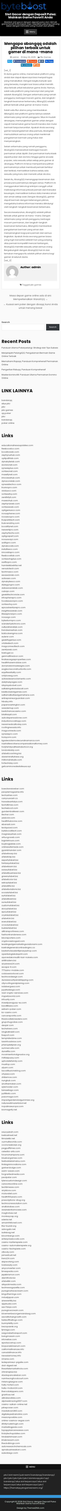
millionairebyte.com (12, 759)
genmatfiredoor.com (12, 656)
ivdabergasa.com (11, 986)
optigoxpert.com (10, 536)
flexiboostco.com (10, 448)
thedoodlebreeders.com (14, 1018)
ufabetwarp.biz (9, 853)
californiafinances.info (13, 1349)
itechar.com (8, 814)
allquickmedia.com (11, 1284)
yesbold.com (8, 817)
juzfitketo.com (9, 1093)
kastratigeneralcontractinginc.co (18, 947)
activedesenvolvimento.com (16, 678)
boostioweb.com (10, 451)
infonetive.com (9, 1339)
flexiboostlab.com (11, 555)
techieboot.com (10, 808)
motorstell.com (9, 1193)
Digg (50, 61)
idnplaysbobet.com (12, 685)
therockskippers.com (12, 1391)
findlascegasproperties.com (16, 659)
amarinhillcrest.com (12, 1222)
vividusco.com (9, 490)
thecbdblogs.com (11, 1443)
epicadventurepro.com (13, 607)
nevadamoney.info (11, 1355)
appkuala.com (9, 1303)
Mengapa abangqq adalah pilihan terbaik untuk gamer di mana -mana (30, 47)
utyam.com (7, 1067)
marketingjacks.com (12, 1427)
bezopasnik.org (10, 1326)
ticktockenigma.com (12, 633)
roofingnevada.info (11, 727)
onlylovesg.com (10, 675)
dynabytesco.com (11, 581)
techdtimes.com (10, 804)
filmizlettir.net (8, 1138)
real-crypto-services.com (15, 992)
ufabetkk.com (9, 1281)
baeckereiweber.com (13, 788)
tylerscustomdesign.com (14, 1180)
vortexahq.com (9, 493)
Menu (32, 31)
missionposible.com (12, 1417)
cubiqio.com (8, 591)
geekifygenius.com (11, 639)
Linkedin (28, 65)
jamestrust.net (9, 1255)
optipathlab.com (10, 458)
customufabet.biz (10, 905)
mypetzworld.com (11, 996)
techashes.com (10, 795)
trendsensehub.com (12, 630)
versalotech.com (10, 568)
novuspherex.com (11, 513)
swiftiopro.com (9, 562)
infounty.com (8, 999)
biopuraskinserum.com (13, 1345)
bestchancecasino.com (14, 711)
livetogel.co (7, 652)
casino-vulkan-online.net (14, 1404)
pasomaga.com (10, 1096)
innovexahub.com (11, 477)
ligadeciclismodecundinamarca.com (21, 740)
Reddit (33, 61)
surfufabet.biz (8, 895)
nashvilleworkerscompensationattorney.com (25, 743)
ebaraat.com (8, 824)
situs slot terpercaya (26, 1481)
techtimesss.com (10, 1187)
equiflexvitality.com (11, 672)
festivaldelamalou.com (13, 1161)
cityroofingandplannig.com (15, 983)
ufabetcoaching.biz (11, 753)
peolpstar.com (9, 1177)
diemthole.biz (8, 1277)
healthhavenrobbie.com (14, 662)
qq (46, 1478)
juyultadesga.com (11, 989)
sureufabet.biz (9, 902)
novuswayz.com (10, 539)
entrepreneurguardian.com (16, 698)
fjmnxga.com (8, 1329)
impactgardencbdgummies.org (18, 1099)
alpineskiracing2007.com (14, 1401)
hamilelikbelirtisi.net (12, 565)
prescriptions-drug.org (13, 1200)
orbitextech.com (10, 643)
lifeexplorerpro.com (12, 613)
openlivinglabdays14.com (15, 954)
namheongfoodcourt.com (15, 1378)
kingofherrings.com (11, 1294)
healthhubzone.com (12, 821)
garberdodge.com (11, 1167)
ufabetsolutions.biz (11, 889)
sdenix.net (7, 1219)
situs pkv (6, 403)
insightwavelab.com (12, 610)
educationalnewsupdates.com (17, 445)
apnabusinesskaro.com (14, 1449)
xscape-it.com (9, 966)
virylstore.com (9, 1190)
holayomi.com (9, 737)
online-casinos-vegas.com (16, 1420)
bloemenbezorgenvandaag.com (19, 1313)
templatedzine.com (12, 1038)
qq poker (6, 413)
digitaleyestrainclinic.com (15, 1414)
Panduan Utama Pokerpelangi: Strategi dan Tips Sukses (30, 347)
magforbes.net (9, 1213)
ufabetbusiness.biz (11, 872)
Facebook (20, 61)
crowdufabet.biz (10, 924)
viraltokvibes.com (11, 1206)
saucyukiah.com (10, 1131)
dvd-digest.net (9, 1365)
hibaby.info (7, 701)
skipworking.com (10, 1261)
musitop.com (8, 1064)
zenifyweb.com (9, 649)
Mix (37, 65)
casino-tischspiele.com (14, 1248)
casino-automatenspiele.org (16, 1245)
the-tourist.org (9, 1225)
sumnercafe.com (10, 1048)
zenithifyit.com (9, 497)
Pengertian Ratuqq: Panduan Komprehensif (24, 369)
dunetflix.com (8, 1051)
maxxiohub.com (10, 500)
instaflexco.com (10, 549)
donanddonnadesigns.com (16, 665)
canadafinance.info (12, 1352)
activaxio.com (9, 578)
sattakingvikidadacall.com (15, 688)
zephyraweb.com (11, 503)
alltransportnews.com (13, 931)
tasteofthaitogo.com (12, 1319)
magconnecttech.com (13, 646)
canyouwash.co (10, 798)
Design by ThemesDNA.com (30, 1508)
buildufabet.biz (9, 928)
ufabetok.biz (8, 918)
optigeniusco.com (11, 510)
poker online (8, 423)
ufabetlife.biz (8, 885)
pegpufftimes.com (11, 1148)
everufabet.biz (9, 921)
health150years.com (12, 1196)
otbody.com (8, 1251)
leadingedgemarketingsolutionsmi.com (22, 944)
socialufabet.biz (10, 892)
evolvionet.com (9, 464)
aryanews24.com (11, 963)
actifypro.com (9, 542)
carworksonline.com (12, 1183)
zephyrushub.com (11, 455)
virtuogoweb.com (11, 837)
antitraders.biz (9, 960)
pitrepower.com (10, 1407)
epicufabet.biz (9, 911)
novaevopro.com (10, 516)
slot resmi (14, 1474)
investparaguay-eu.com (14, 1002)
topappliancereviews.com (15, 1430)
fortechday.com (10, 763)
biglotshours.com (10, 840)
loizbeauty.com (9, 1264)
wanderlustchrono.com (13, 623)
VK (42, 61)
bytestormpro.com (11, 620)
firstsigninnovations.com (14, 1164)
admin (15, 57)
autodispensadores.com (14, 717)
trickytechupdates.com (13, 1433)
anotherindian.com (11, 1083)
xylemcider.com (10, 1086)
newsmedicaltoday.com (14, 724)
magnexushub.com (11, 834)
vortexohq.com (9, 604)
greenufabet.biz (10, 876)
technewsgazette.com (13, 1287)
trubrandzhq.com (10, 523)
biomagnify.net (9, 1109)
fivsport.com (8, 1035)
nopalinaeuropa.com (12, 1106)
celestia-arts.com (11, 1151)
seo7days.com (9, 1307)
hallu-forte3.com (10, 1384)
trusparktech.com (11, 519)
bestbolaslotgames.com (14, 691)
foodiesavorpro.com (12, 600)
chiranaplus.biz (9, 1371)
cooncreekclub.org (11, 1144)
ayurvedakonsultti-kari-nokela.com (20, 957)
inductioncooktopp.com (14, 720)
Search (6, 322)
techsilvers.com (10, 1028)
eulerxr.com (8, 636)
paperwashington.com (13, 704)
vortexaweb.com (10, 506)
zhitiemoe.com (9, 1077)
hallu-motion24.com (12, 1388)
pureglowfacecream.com (15, 1290)
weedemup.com (10, 708)
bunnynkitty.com (10, 1323)
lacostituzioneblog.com (14, 1070)
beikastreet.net (9, 1135)
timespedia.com (10, 1271)
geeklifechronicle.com (13, 594)
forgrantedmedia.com (13, 1174)
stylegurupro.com (11, 584)
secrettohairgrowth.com (14, 1316)
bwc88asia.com (10, 1005)
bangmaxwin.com (11, 1336)
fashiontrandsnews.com (14, 934)
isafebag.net (8, 1232)
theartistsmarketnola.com (15, 1368)
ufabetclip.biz (8, 856)
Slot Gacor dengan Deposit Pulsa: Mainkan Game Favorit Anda (30, 15)
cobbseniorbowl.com (13, 973)
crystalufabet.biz (10, 915)
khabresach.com (10, 1440)
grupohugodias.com (12, 1022)
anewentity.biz (9, 1300)
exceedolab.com (10, 575)
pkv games (35, 284)
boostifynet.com (10, 526)
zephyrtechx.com (10, 532)
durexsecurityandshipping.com (17, 979)
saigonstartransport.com (14, 1333)
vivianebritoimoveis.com (14, 1209)
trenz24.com (8, 1258)
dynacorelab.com (11, 481)
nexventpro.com (10, 529)
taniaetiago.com (10, 1090)
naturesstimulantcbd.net (14, 1103)
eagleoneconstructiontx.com (16, 669)
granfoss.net (8, 1394)
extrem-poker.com (11, 1009)
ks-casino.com (9, 1012)
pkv (3, 406)
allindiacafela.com (11, 1397)
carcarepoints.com (11, 1015)
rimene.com (8, 1358)
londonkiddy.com (10, 750)
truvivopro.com (9, 487)
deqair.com (8, 1025)
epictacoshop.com (11, 1342)
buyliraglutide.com (11, 843)
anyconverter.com (11, 1268)
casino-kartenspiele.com (15, 1242)
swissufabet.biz (9, 869)
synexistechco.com (11, 484)
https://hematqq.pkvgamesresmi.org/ (23, 1487)
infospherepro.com (11, 597)
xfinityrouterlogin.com (12, 1423)
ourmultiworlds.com (12, 1141)
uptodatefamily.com (12, 1061)
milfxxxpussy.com (10, 1057)
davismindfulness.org (12, 756)
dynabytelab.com (11, 461)
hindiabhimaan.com (12, 1436)
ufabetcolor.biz (9, 879)
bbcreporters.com (11, 937)
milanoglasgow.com (12, 1381)
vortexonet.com (10, 471)
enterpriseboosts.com (13, 1238)
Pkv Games (45, 57)
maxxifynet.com (10, 474)
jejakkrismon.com (11, 1274)
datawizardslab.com (12, 588)
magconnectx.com (11, 730)
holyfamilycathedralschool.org (17, 746)
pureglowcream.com (12, 1310)
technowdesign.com (12, 976)
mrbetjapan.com (10, 1297)
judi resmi (25, 1474)
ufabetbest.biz (9, 898)
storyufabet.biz (9, 908)
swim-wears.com (11, 1170)
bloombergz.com (11, 1235)
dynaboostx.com (10, 545)
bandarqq (7, 400)
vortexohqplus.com (11, 558)
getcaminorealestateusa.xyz (16, 766)
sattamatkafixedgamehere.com (18, 694)
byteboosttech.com (12, 830)
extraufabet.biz (9, 882)
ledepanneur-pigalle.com (15, 1362)
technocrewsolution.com (14, 1203)
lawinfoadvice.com (11, 1041)
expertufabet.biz (10, 860)
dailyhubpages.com (12, 682)
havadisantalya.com (12, 801)
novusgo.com (9, 617)
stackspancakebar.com (14, 1375)
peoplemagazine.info (13, 791)
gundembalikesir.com (13, 811)
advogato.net (8, 1229)
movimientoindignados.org (15, 1054)
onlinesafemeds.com (12, 846)
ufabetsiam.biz (9, 866)
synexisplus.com (10, 468)
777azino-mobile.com (13, 970)
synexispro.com (10, 733)
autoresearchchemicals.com (16, 1446)
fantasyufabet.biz (10, 863)
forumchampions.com (13, 1154)
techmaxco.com (10, 571)
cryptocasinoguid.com (13, 941)
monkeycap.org (10, 1216)
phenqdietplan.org (11, 1044)
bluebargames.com (12, 1157)
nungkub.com (9, 1080)
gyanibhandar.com (11, 850)
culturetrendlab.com (12, 626)
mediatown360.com (12, 1410)
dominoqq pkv (36, 1478)
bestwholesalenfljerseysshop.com (19, 950)
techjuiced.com (10, 827)
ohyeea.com (8, 1073)
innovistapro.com (10, 552)
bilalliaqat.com (9, 714)
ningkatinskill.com (11, 1031)
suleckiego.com (10, 1452)
